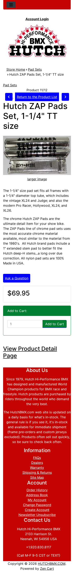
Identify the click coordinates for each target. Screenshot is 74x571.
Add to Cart (54, 324)
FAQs (37, 458)
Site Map (37, 477)
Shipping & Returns (37, 472)
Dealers (37, 463)
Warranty (37, 467)
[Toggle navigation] (11, 5)
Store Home (15, 69)
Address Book (37, 495)
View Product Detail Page (30, 352)
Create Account (37, 510)
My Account (37, 500)
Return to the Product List (37, 97)
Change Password (37, 505)
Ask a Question (16, 278)
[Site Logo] (37, 40)
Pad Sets (35, 69)
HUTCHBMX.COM (51, 564)
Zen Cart (47, 568)
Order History (37, 490)
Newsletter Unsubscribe (37, 515)
